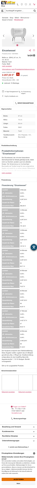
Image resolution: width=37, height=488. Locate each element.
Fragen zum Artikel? (19, 406)
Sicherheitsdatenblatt (9, 371)
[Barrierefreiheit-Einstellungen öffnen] (34, 247)
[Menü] (2, 11)
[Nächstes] (33, 35)
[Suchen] (34, 11)
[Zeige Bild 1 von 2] (17, 45)
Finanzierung (6, 180)
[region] (18, 35)
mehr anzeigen (7, 66)
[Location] (22, 4)
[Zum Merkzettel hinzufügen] (34, 50)
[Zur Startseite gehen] (8, 2)
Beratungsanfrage (25, 103)
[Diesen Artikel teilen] (30, 50)
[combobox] (18, 11)
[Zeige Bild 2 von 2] (19, 45)
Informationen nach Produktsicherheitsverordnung (18, 69)
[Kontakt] (18, 4)
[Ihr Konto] (30, 4)
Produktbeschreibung (9, 145)
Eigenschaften (6, 109)
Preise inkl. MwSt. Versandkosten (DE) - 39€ (10, 79)
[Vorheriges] (3, 35)
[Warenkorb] (34, 4)
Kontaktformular (17, 413)
